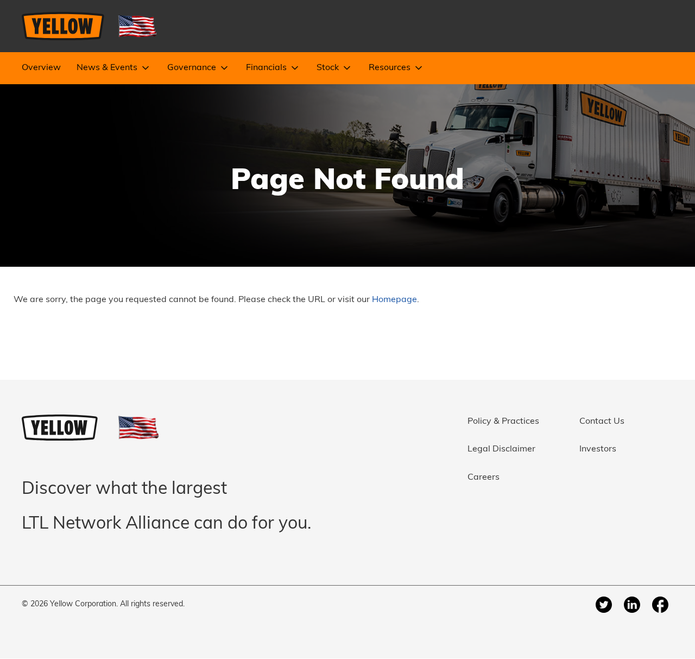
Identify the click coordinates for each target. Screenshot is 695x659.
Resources (391, 68)
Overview (41, 68)
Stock (329, 68)
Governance (192, 68)
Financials (267, 68)
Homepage (394, 300)
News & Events (108, 68)
